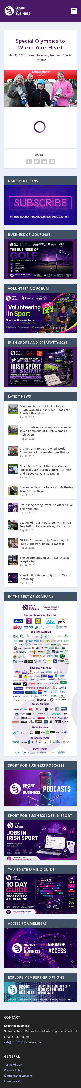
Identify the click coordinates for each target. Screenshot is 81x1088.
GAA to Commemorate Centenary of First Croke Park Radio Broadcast (44, 541)
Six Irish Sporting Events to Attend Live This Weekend (46, 506)
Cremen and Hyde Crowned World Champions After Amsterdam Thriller (44, 450)
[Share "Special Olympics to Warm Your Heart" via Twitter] (36, 161)
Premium (56, 55)
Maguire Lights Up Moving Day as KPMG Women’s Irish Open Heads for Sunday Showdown (45, 409)
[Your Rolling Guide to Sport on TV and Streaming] (13, 578)
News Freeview (38, 55)
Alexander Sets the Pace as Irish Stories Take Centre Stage (46, 489)
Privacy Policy (13, 1070)
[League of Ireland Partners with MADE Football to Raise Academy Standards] (13, 525)
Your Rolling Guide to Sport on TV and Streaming (45, 577)
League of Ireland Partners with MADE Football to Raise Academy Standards (45, 524)
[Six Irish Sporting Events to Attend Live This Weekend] (13, 507)
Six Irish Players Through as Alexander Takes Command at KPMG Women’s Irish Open (45, 431)
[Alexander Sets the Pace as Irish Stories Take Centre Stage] (13, 490)
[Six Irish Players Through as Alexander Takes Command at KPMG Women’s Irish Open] (13, 430)
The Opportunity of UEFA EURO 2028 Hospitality (44, 559)
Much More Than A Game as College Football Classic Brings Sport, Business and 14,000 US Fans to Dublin (46, 469)
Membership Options (18, 1076)
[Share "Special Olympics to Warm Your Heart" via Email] (52, 161)
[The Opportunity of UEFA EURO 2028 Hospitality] (13, 560)
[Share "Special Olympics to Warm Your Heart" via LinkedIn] (44, 161)
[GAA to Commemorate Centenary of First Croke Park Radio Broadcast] (13, 543)
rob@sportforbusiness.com (22, 1042)
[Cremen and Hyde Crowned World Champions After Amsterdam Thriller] (13, 451)
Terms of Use (13, 1064)
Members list (13, 1081)
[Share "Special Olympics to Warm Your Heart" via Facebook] (29, 161)
